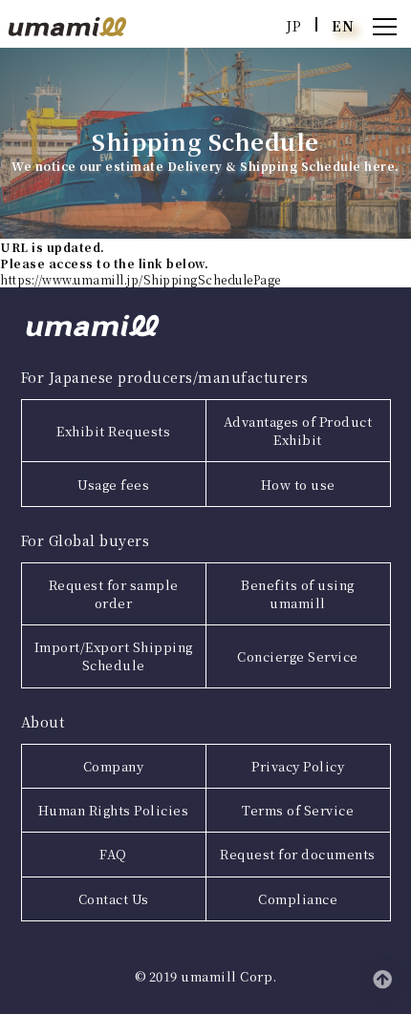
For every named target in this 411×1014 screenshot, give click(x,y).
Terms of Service (298, 810)
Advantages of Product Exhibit (298, 430)
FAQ (113, 854)
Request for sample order (114, 594)
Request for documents (298, 854)
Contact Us (113, 899)
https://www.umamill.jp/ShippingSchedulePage (140, 279)
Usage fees (113, 484)
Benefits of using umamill (298, 594)
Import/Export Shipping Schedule (113, 656)
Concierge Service (297, 656)
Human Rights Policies (113, 810)
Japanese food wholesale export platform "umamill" (67, 27)
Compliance (297, 899)
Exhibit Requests (113, 431)
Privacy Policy (297, 766)
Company (113, 766)
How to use (298, 484)
